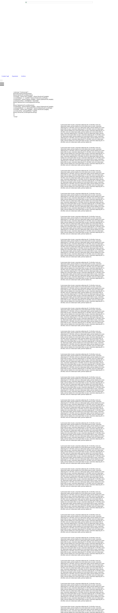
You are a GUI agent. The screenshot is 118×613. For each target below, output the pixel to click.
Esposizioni (15, 76)
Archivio (23, 76)
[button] (1, 80)
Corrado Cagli (5, 76)
